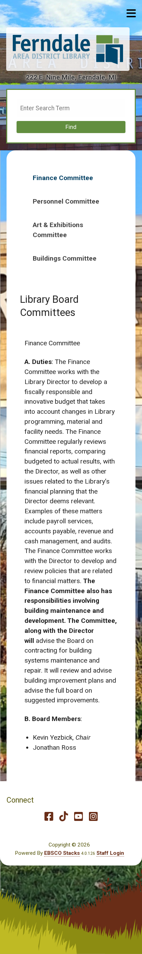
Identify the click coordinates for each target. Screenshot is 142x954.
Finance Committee (63, 178)
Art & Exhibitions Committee (58, 230)
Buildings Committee (65, 258)
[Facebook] (48, 816)
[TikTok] (63, 816)
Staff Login (110, 853)
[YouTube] (78, 816)
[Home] (68, 49)
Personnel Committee (66, 201)
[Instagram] (93, 816)
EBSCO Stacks (62, 853)
